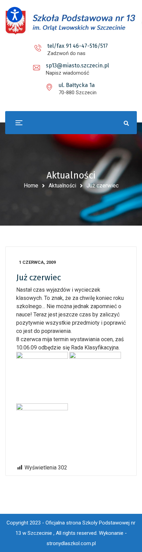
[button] (14, 14)
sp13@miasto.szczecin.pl (77, 65)
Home (31, 185)
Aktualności (62, 185)
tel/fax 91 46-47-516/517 (77, 46)
